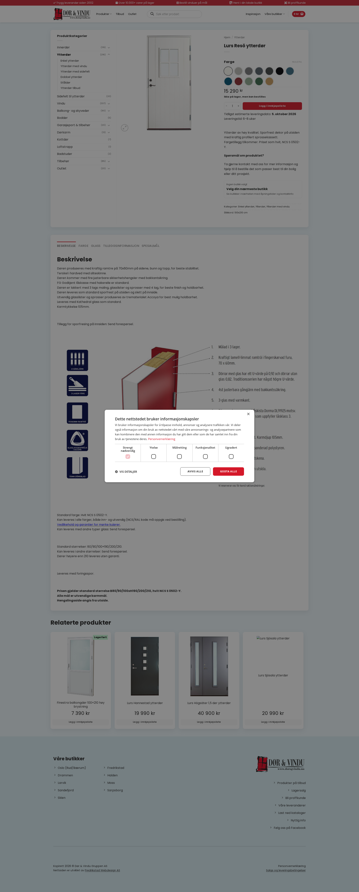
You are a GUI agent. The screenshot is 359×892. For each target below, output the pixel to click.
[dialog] (179, 446)
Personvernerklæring (161, 439)
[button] (126, 472)
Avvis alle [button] (195, 471)
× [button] (248, 414)
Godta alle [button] (228, 471)
